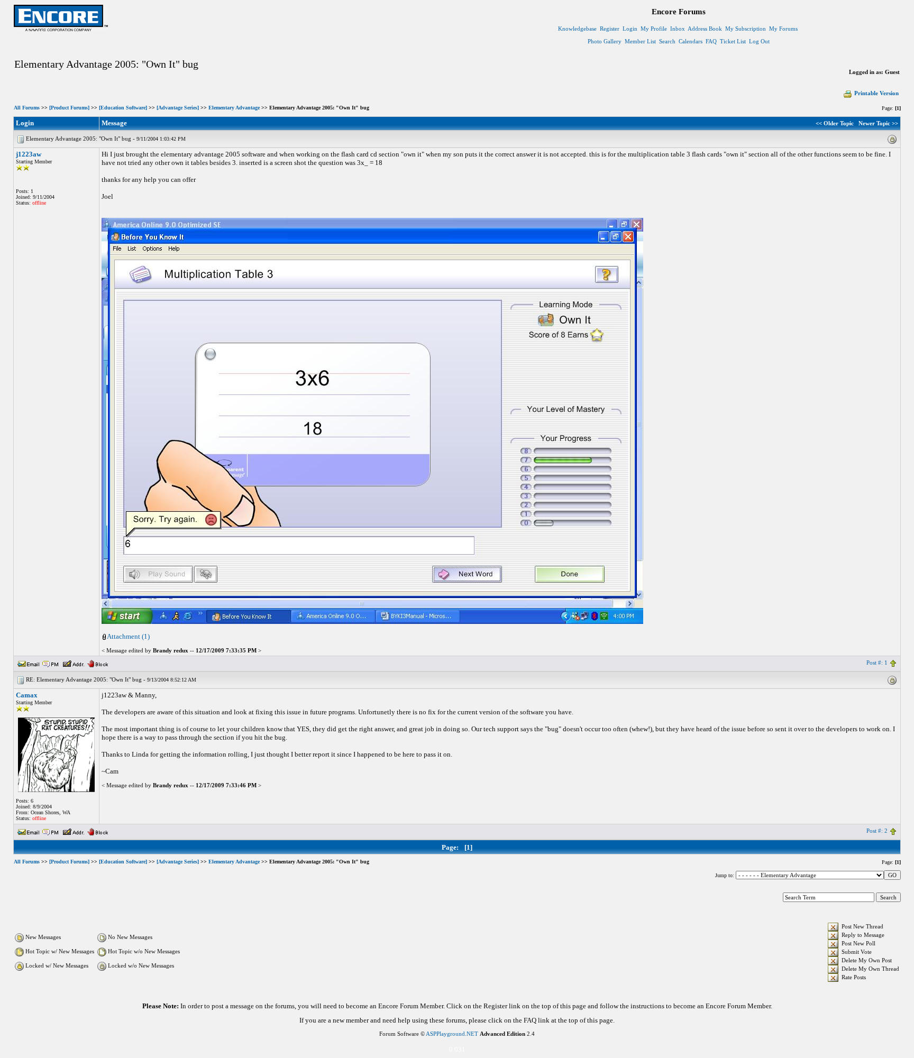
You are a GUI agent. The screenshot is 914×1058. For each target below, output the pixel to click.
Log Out (759, 41)
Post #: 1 (877, 662)
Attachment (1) (128, 636)
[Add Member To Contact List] (73, 662)
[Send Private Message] (51, 662)
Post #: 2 (877, 830)
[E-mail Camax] (28, 830)
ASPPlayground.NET (452, 1034)
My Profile (654, 28)
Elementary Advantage (234, 108)
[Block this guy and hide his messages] (97, 662)
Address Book (705, 28)
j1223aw (28, 154)
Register (609, 28)
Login (630, 28)
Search (667, 41)
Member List (640, 41)
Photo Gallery (604, 41)
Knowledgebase (577, 28)
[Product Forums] (69, 108)
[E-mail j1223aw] (28, 662)
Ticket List (733, 41)
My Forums (783, 28)
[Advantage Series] (178, 108)
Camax (27, 695)
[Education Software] (123, 108)
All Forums (27, 108)
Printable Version (876, 93)
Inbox (677, 28)
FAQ (711, 41)
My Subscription (745, 28)
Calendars (690, 41)
